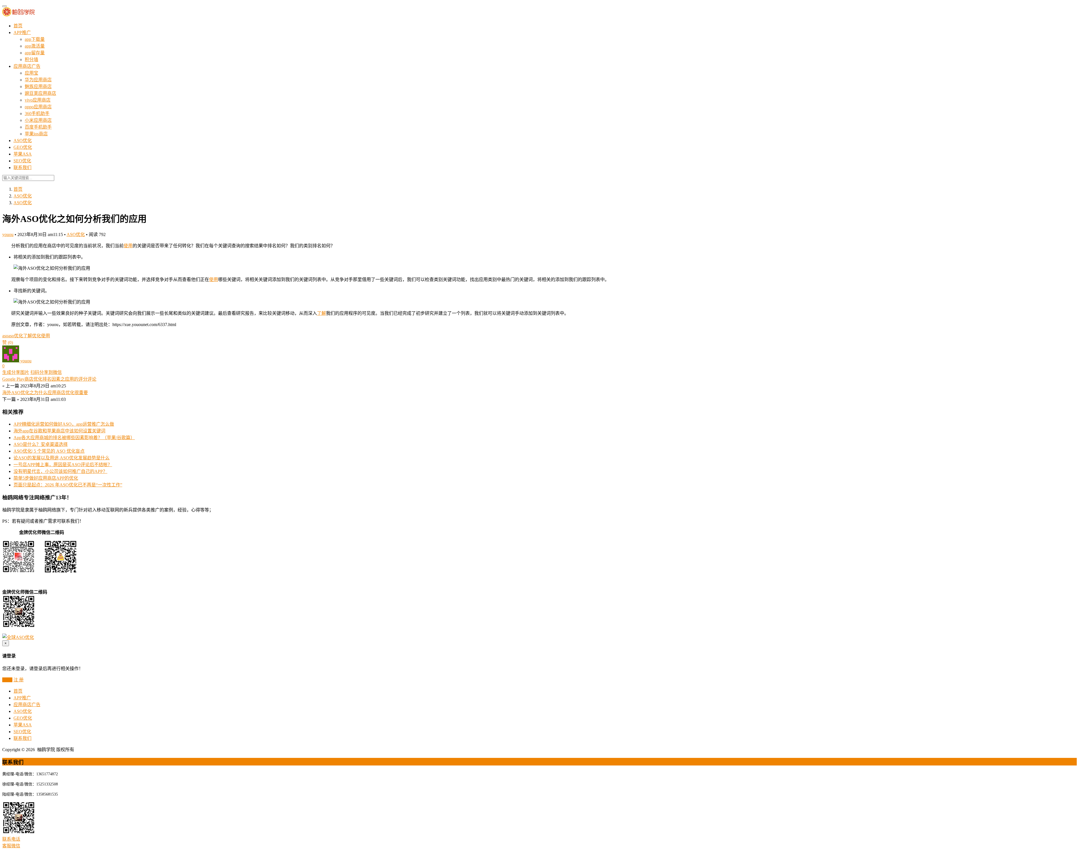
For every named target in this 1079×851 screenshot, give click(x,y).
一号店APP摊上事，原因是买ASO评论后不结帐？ (62, 464)
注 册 (18, 679)
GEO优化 (22, 147)
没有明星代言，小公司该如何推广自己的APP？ (60, 471)
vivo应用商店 (38, 100)
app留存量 (35, 52)
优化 (36, 335)
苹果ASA (22, 154)
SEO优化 (22, 160)
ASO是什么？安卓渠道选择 (40, 444)
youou (7, 234)
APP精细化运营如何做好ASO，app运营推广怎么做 (63, 424)
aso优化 (15, 335)
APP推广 (22, 32)
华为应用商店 (38, 79)
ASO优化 (22, 140)
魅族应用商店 (38, 86)
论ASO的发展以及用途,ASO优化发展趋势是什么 (61, 457)
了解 (321, 313)
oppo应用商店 (38, 106)
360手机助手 (37, 113)
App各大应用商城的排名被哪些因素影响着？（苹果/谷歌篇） (74, 437)
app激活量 (35, 46)
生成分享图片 (15, 372)
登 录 (7, 679)
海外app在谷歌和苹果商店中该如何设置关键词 (59, 430)
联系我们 (22, 167)
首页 (17, 25)
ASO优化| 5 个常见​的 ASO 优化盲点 (49, 451)
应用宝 (31, 73)
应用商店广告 (26, 66)
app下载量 (35, 39)
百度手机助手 (38, 127)
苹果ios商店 (36, 133)
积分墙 (31, 59)
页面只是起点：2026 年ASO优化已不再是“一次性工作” (67, 484)
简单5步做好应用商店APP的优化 (45, 478)
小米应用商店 (38, 120)
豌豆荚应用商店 (40, 93)
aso (5, 335)
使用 (128, 245)
